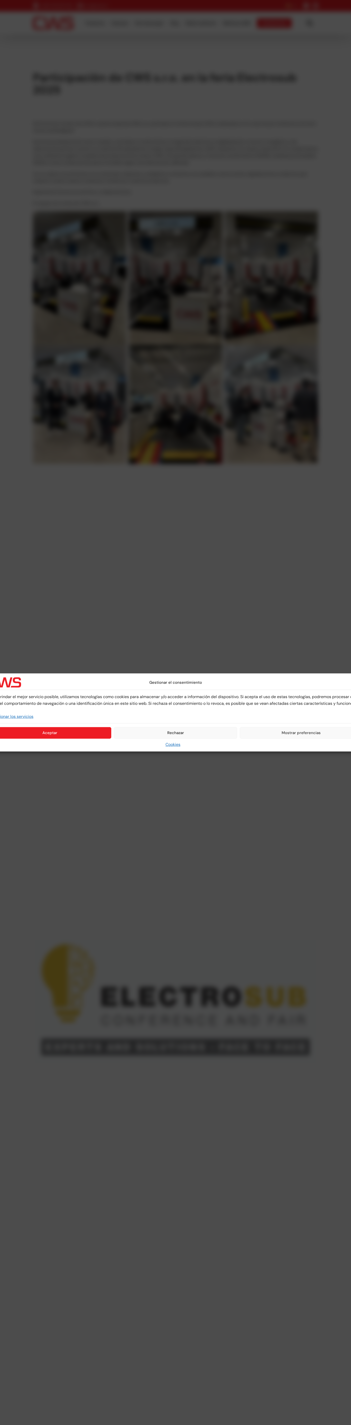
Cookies (172, 744)
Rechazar (175, 732)
